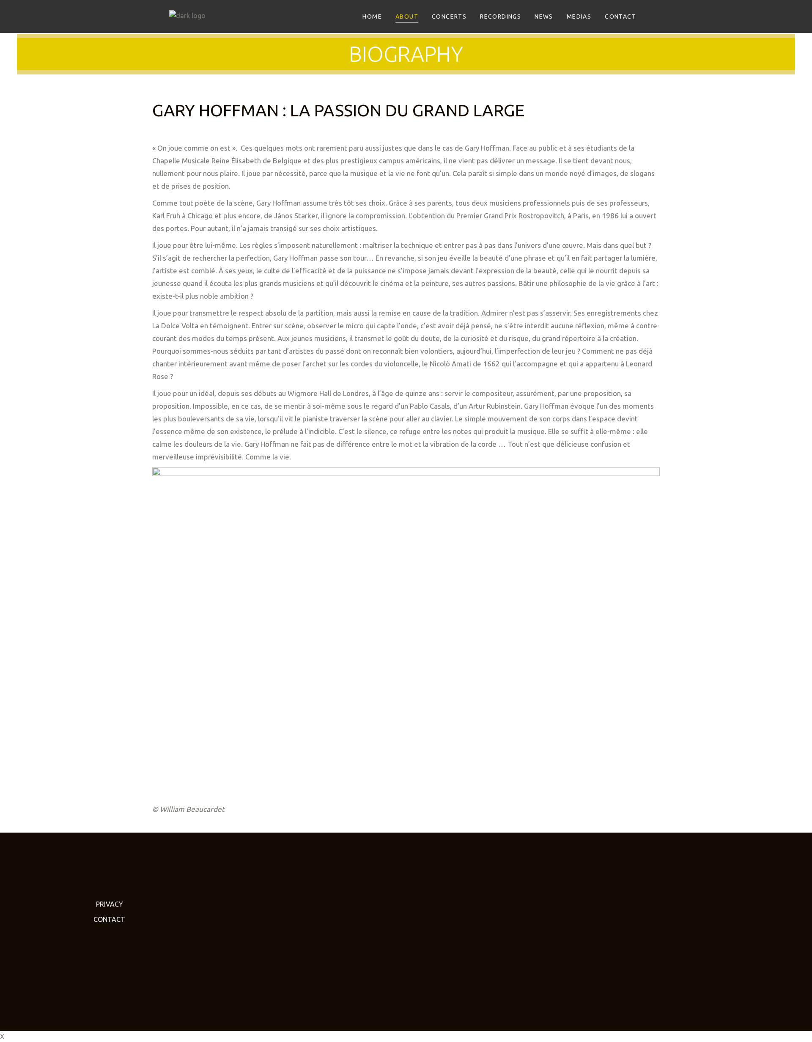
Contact (109, 919)
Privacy (109, 904)
